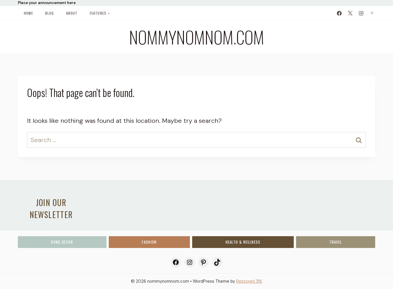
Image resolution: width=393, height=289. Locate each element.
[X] (350, 13)
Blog (49, 13)
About (72, 13)
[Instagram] (361, 13)
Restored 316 (249, 281)
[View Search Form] (372, 13)
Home (28, 13)
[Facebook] (339, 13)
